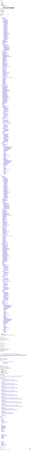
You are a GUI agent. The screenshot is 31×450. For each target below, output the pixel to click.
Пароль (1, 338)
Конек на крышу (5, 308)
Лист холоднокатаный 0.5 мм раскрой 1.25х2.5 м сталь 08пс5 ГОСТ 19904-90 (11, 402)
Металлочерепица (6, 150)
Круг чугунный (5, 27)
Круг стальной (5, 26)
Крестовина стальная (6, 119)
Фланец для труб (4, 296)
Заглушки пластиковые (6, 109)
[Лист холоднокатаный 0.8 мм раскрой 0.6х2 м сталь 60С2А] (7, 408)
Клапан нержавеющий (6, 113)
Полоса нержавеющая (6, 37)
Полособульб (4, 40)
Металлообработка (3, 5)
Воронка (3, 263)
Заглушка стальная (6, 268)
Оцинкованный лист (5, 230)
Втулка (3, 105)
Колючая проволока (5, 92)
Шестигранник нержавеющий (7, 207)
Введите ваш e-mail (2, 447)
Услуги (2, 4)
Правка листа (5, 362)
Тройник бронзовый (6, 134)
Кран (3, 118)
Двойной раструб (4, 106)
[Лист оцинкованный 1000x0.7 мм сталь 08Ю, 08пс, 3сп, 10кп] (8, 379)
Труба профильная (3, 430)
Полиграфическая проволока (6, 255)
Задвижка (4, 110)
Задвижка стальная (6, 111)
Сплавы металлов (4, 41)
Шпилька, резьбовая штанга (7, 156)
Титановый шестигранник (6, 208)
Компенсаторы (4, 117)
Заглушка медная (5, 108)
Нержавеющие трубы (5, 65)
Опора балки (5, 169)
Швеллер (4, 202)
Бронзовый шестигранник (6, 205)
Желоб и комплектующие (6, 149)
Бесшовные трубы (4, 211)
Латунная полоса (5, 36)
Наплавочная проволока (5, 252)
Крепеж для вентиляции (6, 154)
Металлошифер (5, 165)
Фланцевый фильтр (6, 141)
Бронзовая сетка (4, 237)
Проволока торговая (5, 258)
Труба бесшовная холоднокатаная (6, 66)
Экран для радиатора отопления (7, 162)
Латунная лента (5, 29)
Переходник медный (6, 287)
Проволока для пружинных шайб (6, 90)
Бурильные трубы (4, 212)
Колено (3, 274)
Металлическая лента (5, 186)
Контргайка (5, 168)
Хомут (4, 170)
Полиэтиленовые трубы (5, 64)
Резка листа (5, 363)
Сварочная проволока (5, 256)
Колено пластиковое (6, 116)
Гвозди (4, 152)
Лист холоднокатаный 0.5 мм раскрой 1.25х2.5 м (7, 413)
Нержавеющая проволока (5, 94)
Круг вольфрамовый (6, 23)
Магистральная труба (5, 218)
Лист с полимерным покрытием (6, 73)
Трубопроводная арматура (4, 445)
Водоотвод (2, 441)
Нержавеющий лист (5, 71)
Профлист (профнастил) (5, 76)
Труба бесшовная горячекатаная (6, 214)
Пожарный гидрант (5, 131)
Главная (1, 0)
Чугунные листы (4, 233)
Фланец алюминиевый (6, 297)
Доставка (2, 420)
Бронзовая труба (4, 53)
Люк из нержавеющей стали (7, 33)
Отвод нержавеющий (6, 125)
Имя (0, 344)
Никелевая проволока (5, 95)
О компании (2, 419)
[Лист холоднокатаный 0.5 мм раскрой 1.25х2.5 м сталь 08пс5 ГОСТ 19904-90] (9, 401)
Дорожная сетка (4, 79)
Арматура (4, 176)
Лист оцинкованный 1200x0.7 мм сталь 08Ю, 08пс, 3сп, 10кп (9, 384)
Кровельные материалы (5, 144)
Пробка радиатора (6, 146)
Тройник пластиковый (6, 136)
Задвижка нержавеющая (6, 269)
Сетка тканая (4, 84)
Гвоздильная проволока (5, 89)
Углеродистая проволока (5, 259)
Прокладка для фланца (6, 138)
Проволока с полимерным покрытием (7, 257)
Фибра (3, 201)
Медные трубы (4, 60)
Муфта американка (5, 103)
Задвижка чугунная (6, 270)
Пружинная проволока (5, 97)
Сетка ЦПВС (4, 236)
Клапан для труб (4, 271)
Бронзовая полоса (6, 194)
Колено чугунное (5, 275)
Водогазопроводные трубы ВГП (6, 213)
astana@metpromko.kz (2, 11)
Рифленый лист (4, 231)
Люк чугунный (5, 34)
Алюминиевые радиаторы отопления (8, 160)
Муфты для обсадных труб (6, 122)
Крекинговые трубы (5, 217)
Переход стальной (6, 130)
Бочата (3, 104)
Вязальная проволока (5, 88)
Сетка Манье (4, 80)
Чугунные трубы (4, 225)
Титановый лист (4, 232)
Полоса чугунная (5, 198)
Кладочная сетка (4, 238)
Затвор (3, 112)
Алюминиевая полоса (6, 35)
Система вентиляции (3, 444)
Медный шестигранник (6, 48)
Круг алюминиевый (6, 22)
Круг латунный (5, 182)
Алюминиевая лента (6, 28)
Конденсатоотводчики (5, 276)
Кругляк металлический (5, 180)
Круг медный (5, 24)
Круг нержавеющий (6, 183)
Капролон (5, 157)
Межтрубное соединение (5, 121)
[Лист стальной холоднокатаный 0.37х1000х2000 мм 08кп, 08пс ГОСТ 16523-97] (9, 397)
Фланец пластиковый (6, 140)
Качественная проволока (5, 250)
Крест (3, 277)
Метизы (3, 303)
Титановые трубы (4, 224)
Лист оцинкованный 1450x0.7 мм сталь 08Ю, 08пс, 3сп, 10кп (9, 391)
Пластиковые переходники (6, 288)
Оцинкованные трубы (5, 62)
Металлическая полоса (5, 193)
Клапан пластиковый (6, 114)
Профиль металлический (5, 199)
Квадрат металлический (5, 21)
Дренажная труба (4, 57)
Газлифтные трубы (5, 55)
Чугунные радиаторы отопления (7, 148)
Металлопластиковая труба (5, 219)
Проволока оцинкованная (5, 102)
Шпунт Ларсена (4, 50)
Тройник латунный (6, 293)
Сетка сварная (4, 83)
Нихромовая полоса (6, 38)
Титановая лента (5, 32)
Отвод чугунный (5, 126)
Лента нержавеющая (6, 30)
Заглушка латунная (6, 107)
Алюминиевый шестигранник (7, 47)
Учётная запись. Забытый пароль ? (3, 339)
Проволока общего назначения (6, 96)
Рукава (3, 132)
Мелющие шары (4, 43)
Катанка (3, 19)
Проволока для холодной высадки (6, 249)
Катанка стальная (5, 179)
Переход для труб (4, 128)
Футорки (4, 301)
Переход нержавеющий (6, 129)
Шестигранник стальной (6, 49)
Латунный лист (4, 70)
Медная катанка (5, 20)
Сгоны (3, 133)
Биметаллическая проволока (6, 86)
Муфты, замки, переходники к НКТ (7, 281)
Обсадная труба (4, 220)
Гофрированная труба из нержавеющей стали (7, 56)
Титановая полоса (6, 39)
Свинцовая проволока (5, 98)
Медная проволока (5, 93)
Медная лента (5, 188)
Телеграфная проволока (5, 99)
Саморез (5, 155)
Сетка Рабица (4, 240)
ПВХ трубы (4, 221)
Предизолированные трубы (5, 54)
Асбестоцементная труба (5, 52)
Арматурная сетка (4, 78)
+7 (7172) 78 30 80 (2, 10)
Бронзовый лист (4, 227)
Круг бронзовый (5, 181)
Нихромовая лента (6, 189)
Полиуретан (5, 173)
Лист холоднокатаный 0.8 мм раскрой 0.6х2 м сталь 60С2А (9, 409)
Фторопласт (5, 332)
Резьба (3, 290)
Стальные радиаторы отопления (7, 161)
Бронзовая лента (5, 187)
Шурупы (5, 315)
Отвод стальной (5, 284)
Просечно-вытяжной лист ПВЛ (6, 72)
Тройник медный (5, 135)
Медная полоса (5, 195)
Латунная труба (4, 59)
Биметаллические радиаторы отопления (8, 147)
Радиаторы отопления (5, 159)
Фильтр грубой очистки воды (6, 264)
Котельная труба (4, 58)
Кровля (2, 442)
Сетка (2, 429)
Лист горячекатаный (5, 69)
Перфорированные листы (5, 75)
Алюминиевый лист (5, 68)
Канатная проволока (5, 91)
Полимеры (4, 145)
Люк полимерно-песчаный (6, 192)
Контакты (2, 1)
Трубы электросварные (5, 67)
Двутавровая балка (5, 18)
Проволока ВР (4, 246)
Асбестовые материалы (3, 434)
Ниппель (4, 123)
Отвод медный (5, 283)
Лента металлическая (3, 427)
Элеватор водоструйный (5, 142)
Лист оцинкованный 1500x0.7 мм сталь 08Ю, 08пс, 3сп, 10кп (9, 395)
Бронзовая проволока (5, 245)
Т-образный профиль (5, 200)
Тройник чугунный (6, 137)
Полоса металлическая (3, 428)
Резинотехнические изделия (4, 436)
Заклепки (5, 153)
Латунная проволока (5, 251)
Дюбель (4, 167)
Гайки (4, 151)
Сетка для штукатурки (5, 243)
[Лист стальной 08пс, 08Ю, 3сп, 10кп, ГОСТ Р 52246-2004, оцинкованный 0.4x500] (10, 353)
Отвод (3, 282)
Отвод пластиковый (6, 127)
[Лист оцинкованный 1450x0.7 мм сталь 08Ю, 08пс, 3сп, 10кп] (8, 390)
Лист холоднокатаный (5, 74)
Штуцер (3, 300)
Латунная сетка (4, 239)
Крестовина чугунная (6, 278)
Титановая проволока (5, 100)
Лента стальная (5, 31)
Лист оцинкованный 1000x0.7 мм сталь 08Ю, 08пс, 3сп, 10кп (9, 380)
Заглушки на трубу (5, 265)
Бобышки (4, 262)
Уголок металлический (5, 42)
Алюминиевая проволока (5, 244)
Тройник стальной (6, 295)
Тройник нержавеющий (6, 294)
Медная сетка (4, 81)
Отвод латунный (5, 124)
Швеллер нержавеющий (6, 45)
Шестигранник (4, 46)
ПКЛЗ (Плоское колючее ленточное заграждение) (8, 77)
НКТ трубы (4, 61)
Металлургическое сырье (4, 435)
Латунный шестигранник (6, 206)
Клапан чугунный (6, 115)
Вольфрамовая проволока (5, 87)
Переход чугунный (6, 289)
